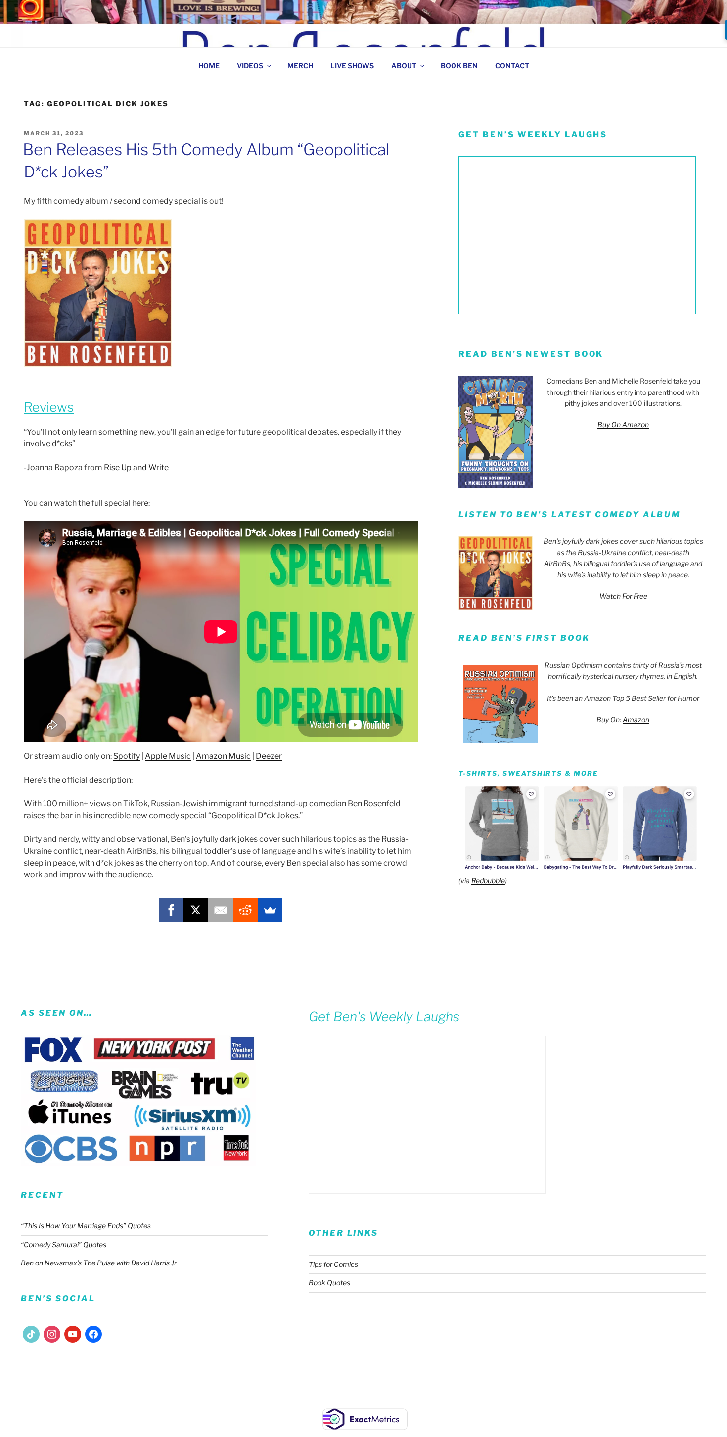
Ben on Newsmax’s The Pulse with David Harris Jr (99, 1263)
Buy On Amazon (623, 424)
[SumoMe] (270, 910)
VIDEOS (250, 65)
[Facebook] (171, 910)
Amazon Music (223, 756)
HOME (209, 65)
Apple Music (168, 756)
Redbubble (488, 880)
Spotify (126, 756)
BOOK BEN (459, 65)
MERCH (300, 65)
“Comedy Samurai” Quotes (63, 1244)
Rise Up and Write (136, 467)
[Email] (220, 910)
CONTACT (512, 65)
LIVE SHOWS (352, 65)
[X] (195, 910)
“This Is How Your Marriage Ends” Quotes (86, 1225)
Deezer (269, 756)
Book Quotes (329, 1282)
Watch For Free (623, 596)
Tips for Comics (333, 1264)
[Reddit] (245, 910)
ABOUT (403, 65)
